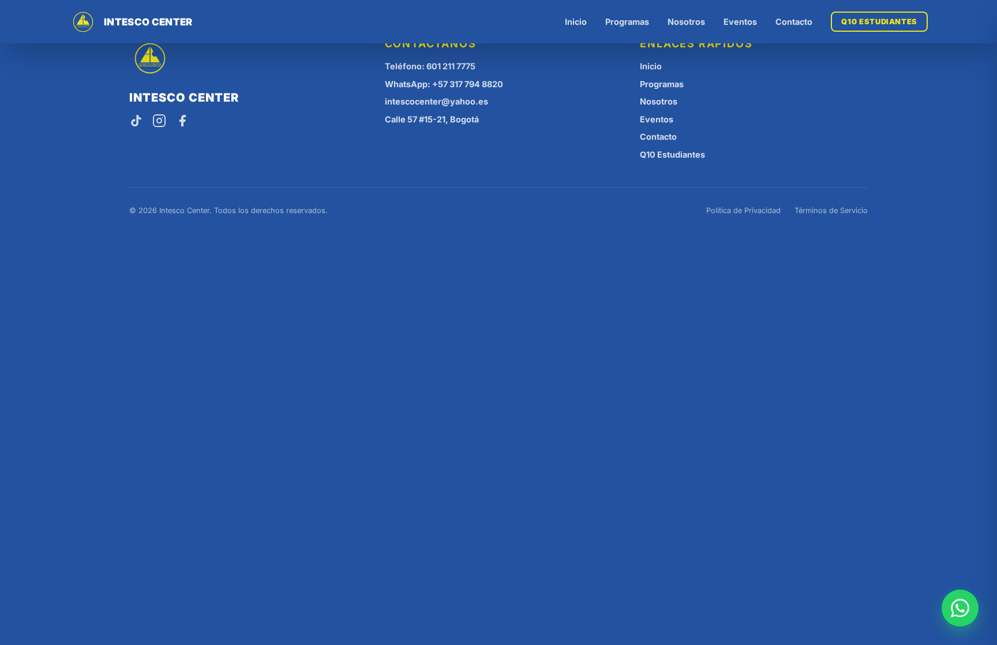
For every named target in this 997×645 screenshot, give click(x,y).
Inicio (576, 22)
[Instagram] (159, 122)
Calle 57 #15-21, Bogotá (432, 119)
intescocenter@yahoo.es (436, 101)
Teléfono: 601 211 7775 (430, 66)
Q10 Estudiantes (879, 21)
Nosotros (686, 22)
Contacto (793, 22)
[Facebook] (182, 122)
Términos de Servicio (831, 210)
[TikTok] (136, 122)
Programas (627, 22)
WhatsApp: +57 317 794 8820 (444, 84)
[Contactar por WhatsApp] (960, 608)
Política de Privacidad (743, 210)
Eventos (740, 22)
